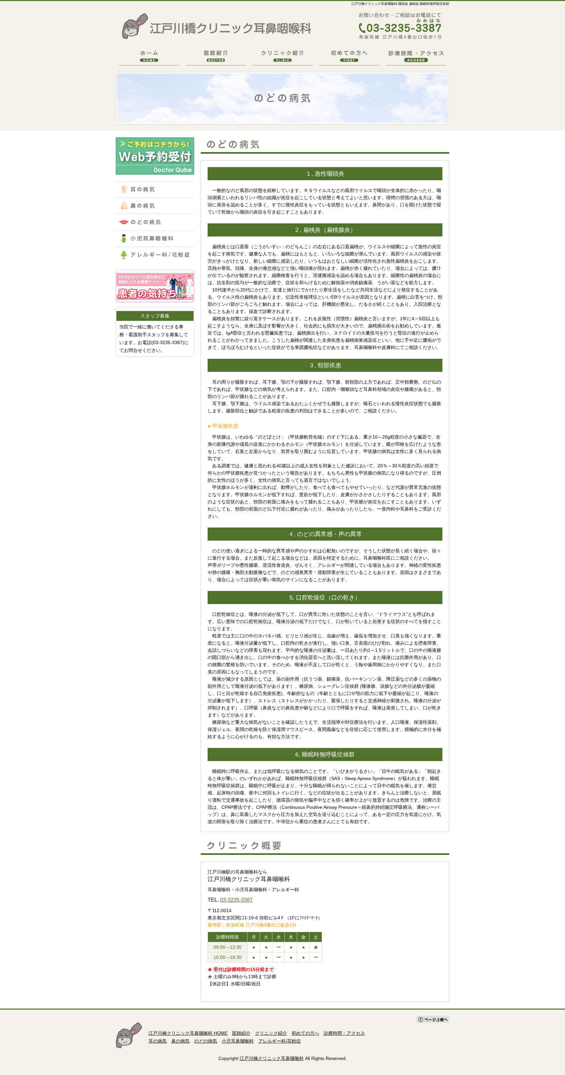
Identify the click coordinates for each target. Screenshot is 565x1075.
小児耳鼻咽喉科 (238, 1041)
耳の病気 (157, 1041)
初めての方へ (305, 1033)
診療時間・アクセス (344, 1033)
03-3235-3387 (236, 900)
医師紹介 (241, 1033)
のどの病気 (205, 1041)
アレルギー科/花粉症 (279, 1041)
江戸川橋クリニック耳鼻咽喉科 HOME (188, 1033)
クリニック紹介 (271, 1033)
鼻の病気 (180, 1041)
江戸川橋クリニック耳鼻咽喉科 (272, 1058)
